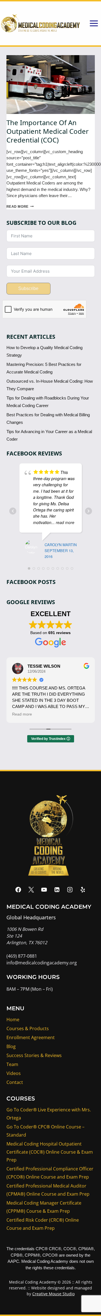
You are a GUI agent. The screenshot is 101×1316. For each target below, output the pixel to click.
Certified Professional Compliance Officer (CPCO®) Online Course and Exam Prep (49, 1173)
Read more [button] (22, 714)
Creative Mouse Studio (53, 1293)
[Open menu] (93, 23)
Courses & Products (27, 1028)
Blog (11, 1046)
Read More (20, 207)
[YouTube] (44, 889)
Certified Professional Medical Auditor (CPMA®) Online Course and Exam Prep (47, 1190)
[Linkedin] (57, 889)
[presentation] (50, 84)
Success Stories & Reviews (34, 1055)
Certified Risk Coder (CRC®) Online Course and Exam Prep (42, 1224)
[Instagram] (69, 889)
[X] (31, 889)
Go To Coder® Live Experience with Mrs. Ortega (48, 1114)
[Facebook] (18, 889)
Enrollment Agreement (30, 1037)
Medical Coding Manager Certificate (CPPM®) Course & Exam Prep (43, 1207)
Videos (13, 1073)
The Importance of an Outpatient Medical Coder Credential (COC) (47, 131)
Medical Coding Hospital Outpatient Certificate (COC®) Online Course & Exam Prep (49, 1152)
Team (12, 1064)
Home (12, 1019)
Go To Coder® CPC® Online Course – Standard (45, 1131)
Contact (14, 1082)
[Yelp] (82, 889)
